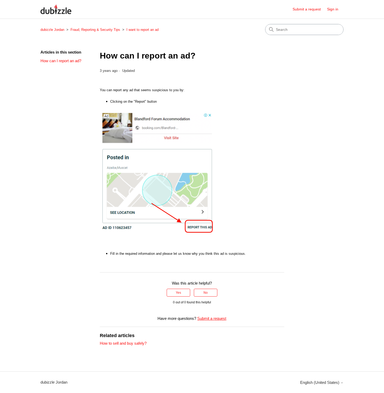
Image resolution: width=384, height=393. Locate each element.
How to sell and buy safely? (123, 343)
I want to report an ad (142, 30)
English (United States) (320, 382)
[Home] (55, 9)
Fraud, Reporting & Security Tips (95, 30)
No (205, 292)
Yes (178, 292)
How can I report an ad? (60, 61)
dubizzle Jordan (52, 30)
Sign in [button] (332, 9)
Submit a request (307, 9)
